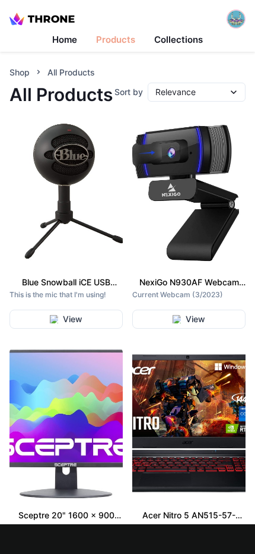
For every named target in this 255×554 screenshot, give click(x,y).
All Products (71, 72)
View (72, 319)
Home (64, 39)
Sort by (128, 92)
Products (115, 39)
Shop (19, 72)
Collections (178, 39)
